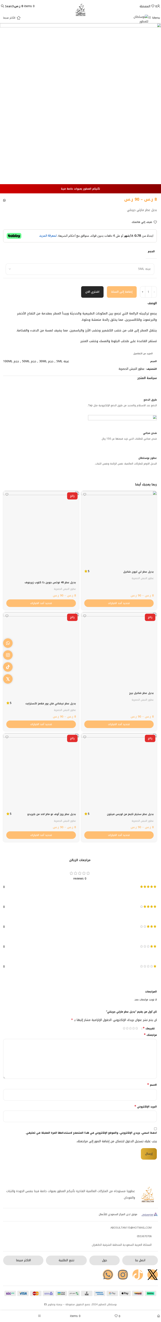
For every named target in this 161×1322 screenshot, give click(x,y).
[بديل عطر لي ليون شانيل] (119, 529)
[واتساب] (8, 643)
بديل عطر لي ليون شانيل (138, 571)
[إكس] (8, 679)
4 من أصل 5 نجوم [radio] (127, 1028)
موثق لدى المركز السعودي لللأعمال (118, 1214)
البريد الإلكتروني (145, 1107)
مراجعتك (150, 1035)
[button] (4, 201)
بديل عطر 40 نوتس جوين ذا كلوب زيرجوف (50, 582)
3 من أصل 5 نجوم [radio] (130, 1028)
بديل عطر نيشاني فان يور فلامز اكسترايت (50, 703)
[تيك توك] (8, 667)
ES (45, 1304)
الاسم (152, 1085)
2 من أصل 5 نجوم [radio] (133, 1028)
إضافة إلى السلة (121, 291)
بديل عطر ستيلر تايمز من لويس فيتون (130, 814)
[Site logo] (140, 19)
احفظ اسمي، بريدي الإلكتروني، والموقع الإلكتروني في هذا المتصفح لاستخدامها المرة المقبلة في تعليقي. (91, 1133)
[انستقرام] (8, 655)
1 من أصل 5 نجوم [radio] (136, 1028)
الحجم (151, 251)
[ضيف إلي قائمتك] (84, 494)
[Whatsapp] (108, 1274)
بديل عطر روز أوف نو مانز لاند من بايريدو (51, 814)
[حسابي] (158, 6)
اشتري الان (92, 291)
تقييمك (149, 1028)
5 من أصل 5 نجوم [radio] (124, 1028)
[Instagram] (123, 1274)
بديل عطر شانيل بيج (141, 693)
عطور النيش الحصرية (132, 369)
